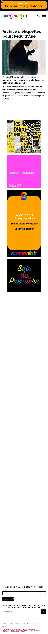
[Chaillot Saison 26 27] (24, 188)
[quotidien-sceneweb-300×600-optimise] (24, 256)
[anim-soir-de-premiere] (24, 291)
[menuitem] (37, 16)
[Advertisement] (24, 318)
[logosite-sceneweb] (19, 16)
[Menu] (43, 16)
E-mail (5, 590)
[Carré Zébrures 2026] (24, 153)
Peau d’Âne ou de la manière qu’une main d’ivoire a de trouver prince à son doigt (23, 80)
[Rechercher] (37, 16)
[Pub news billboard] (24, 10)
